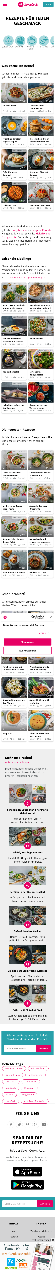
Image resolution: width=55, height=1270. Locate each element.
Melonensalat (36, 338)
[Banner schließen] (51, 617)
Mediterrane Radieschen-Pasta (13, 507)
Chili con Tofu (9, 205)
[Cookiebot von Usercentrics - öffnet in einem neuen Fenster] (32, 617)
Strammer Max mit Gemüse (38, 173)
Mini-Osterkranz (37, 572)
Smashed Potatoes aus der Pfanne (14, 701)
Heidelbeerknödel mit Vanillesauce (13, 406)
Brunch (9, 1094)
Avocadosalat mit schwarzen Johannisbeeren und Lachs (40, 541)
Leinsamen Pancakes (39, 205)
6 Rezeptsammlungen (17, 762)
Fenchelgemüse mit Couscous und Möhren (13, 668)
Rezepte (14, 1236)
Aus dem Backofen (34, 1101)
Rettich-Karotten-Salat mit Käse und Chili (40, 307)
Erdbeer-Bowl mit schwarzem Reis (12, 474)
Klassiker (29, 1088)
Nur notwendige (27, 650)
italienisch (31, 1081)
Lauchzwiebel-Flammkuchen (36, 107)
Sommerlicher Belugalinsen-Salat (14, 540)
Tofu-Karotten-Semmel (10, 173)
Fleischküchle (9, 105)
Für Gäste (10, 1081)
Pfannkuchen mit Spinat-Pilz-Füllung (40, 668)
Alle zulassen (27, 642)
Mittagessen (36, 1075)
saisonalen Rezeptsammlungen (27, 277)
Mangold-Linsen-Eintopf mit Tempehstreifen (40, 702)
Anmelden (43, 1048)
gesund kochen (14, 1068)
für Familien (38, 1068)
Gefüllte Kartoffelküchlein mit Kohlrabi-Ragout (14, 340)
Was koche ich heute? (41, 1231)
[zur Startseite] (28, 4)
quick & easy (12, 1075)
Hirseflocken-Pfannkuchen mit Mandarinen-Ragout (40, 140)
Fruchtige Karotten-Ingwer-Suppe (13, 140)
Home (14, 1231)
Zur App (48, 4)
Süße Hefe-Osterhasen (14, 572)
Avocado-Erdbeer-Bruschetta (38, 507)
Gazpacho (7, 733)
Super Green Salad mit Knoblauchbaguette (14, 307)
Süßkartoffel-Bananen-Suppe (39, 735)
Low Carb (10, 1101)
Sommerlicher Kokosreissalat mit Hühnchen (40, 474)
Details (42, 633)
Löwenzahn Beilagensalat (36, 373)
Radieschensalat (11, 372)
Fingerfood (28, 1094)
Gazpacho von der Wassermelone (38, 406)
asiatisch (10, 1088)
